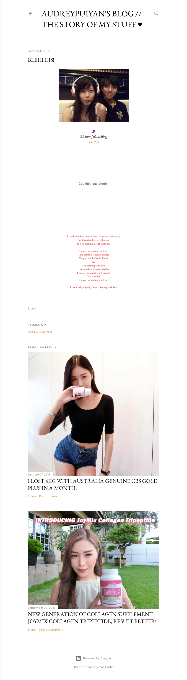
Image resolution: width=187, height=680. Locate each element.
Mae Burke (106, 667)
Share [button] (32, 308)
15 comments (48, 496)
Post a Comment (41, 332)
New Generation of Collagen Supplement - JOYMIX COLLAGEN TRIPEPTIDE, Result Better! (92, 618)
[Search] (156, 12)
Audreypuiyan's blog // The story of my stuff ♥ (92, 19)
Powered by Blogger (97, 658)
